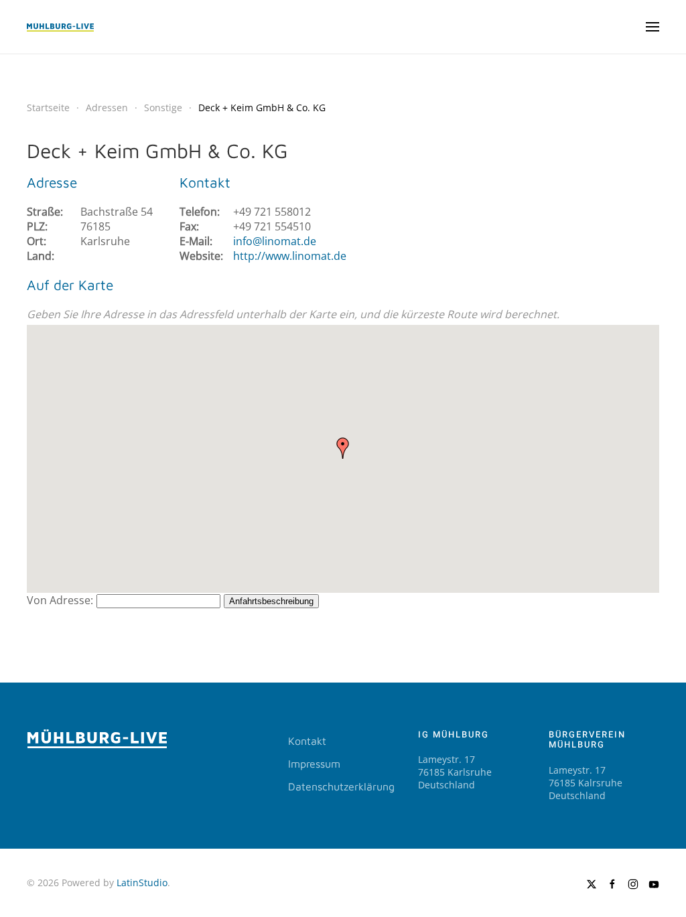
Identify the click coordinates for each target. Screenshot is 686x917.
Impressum (314, 764)
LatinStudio (142, 882)
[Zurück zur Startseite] (60, 27)
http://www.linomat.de (289, 256)
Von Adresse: (60, 600)
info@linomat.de (274, 241)
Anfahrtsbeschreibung (271, 601)
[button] (652, 27)
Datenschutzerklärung (341, 786)
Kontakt (307, 741)
